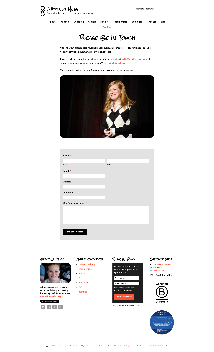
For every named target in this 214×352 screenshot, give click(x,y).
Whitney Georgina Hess (68, 346)
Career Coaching (87, 264)
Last (109, 165)
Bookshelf (84, 282)
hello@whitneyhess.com (135, 59)
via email (145, 346)
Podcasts (83, 273)
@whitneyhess (117, 63)
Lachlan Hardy (117, 346)
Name (67, 155)
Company (68, 192)
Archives (83, 292)
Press (81, 278)
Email (67, 171)
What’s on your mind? (75, 203)
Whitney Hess (62, 9)
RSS (151, 346)
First (65, 165)
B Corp (82, 287)
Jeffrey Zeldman (130, 346)
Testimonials (85, 269)
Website (67, 181)
